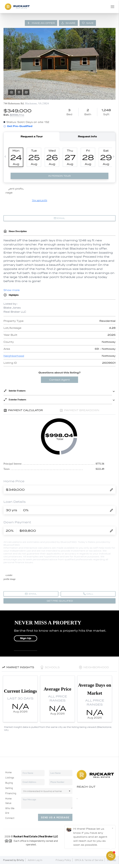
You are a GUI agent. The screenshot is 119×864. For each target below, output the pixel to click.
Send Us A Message (55, 817)
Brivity (20, 860)
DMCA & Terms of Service (89, 860)
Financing (10, 793)
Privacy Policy (63, 860)
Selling (9, 788)
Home (8, 772)
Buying (9, 782)
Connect (9, 817)
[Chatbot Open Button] (111, 856)
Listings (9, 777)
